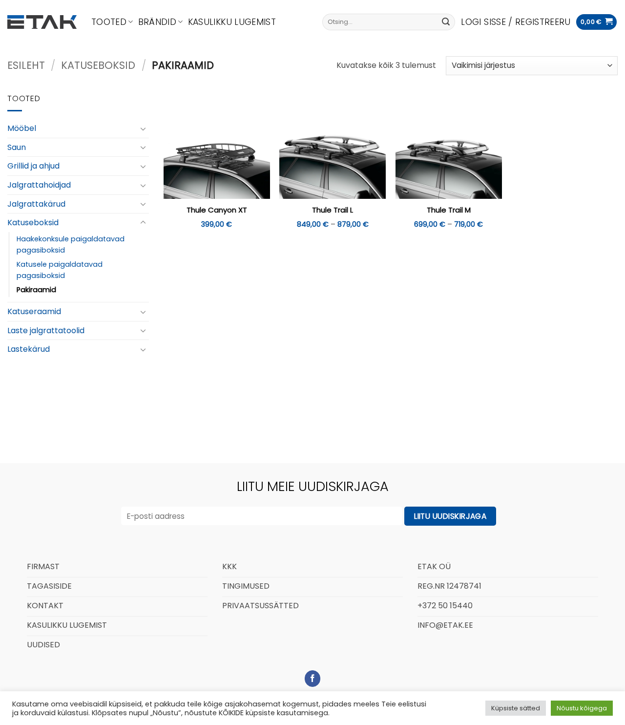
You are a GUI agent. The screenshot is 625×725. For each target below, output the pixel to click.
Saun (16, 147)
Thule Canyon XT (217, 210)
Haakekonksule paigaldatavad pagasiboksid (71, 244)
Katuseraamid (34, 311)
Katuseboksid (98, 65)
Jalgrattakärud (36, 203)
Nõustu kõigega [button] (582, 708)
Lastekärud (28, 349)
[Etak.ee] (42, 22)
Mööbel (21, 128)
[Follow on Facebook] (313, 678)
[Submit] (446, 22)
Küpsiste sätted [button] (515, 708)
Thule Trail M (449, 210)
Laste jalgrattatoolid (45, 330)
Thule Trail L (332, 210)
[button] (515, 22)
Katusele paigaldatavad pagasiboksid (60, 269)
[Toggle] (143, 128)
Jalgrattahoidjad (39, 185)
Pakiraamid (36, 290)
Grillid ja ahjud (33, 165)
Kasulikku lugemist (232, 22)
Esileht (26, 65)
